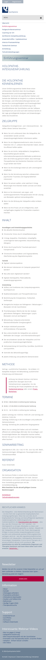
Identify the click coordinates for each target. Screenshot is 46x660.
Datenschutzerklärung (24, 657)
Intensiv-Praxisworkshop (11, 42)
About (5, 589)
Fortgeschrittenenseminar (11, 29)
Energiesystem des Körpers (28, 522)
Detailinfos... (13, 548)
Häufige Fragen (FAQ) (10, 603)
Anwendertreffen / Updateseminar (14, 39)
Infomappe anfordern (11, 593)
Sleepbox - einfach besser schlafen (15, 641)
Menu (6, 17)
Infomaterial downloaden (12, 597)
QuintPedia (7, 618)
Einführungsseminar (9, 26)
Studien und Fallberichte (12, 599)
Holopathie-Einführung (11, 634)
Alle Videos (7, 643)
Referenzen (7, 601)
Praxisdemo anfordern (11, 595)
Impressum (12, 657)
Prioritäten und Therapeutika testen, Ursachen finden (22, 639)
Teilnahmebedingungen (10, 52)
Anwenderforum (9, 616)
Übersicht (5, 23)
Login (6, 2)
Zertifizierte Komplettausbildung (13, 36)
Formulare (7, 620)
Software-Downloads (10, 622)
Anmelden (23, 579)
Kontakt (6, 591)
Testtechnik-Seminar (9, 46)
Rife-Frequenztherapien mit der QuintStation (19, 636)
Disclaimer (35, 657)
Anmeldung (6, 49)
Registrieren (16, 2)
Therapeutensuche (10, 605)
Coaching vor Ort (8, 33)
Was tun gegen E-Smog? (11, 632)
